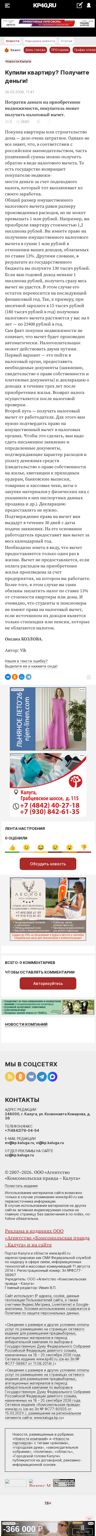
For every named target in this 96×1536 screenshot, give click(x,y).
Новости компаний (26, 1024)
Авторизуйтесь (48, 983)
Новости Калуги (18, 61)
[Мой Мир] (22, 677)
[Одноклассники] (15, 677)
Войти (88, 5)
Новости (12, 41)
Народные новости (40, 41)
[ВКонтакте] (8, 677)
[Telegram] (29, 677)
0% (12, 847)
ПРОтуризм (59, 50)
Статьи (66, 41)
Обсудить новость (48, 863)
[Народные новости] (80, 5)
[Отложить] (38, 122)
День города (35, 50)
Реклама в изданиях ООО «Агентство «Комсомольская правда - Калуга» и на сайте (47, 1238)
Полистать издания (21, 1186)
